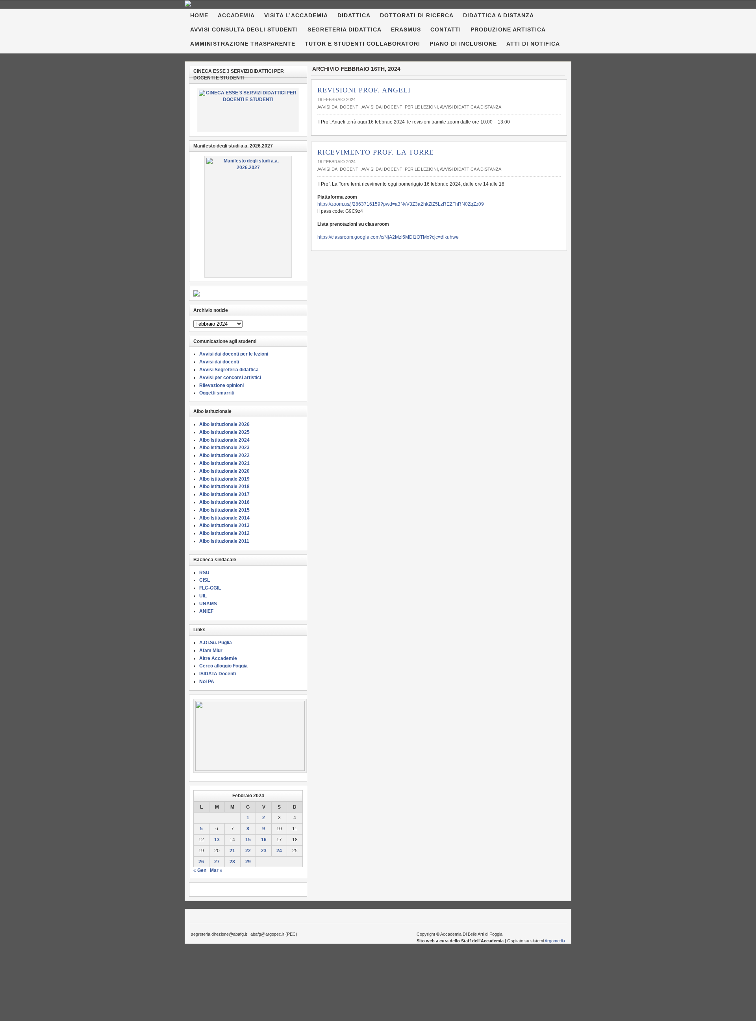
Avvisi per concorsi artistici (230, 377)
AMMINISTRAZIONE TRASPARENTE (242, 44)
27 (217, 861)
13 (217, 839)
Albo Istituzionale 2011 (224, 541)
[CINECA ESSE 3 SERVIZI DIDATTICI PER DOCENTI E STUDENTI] (248, 110)
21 (232, 850)
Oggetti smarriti (216, 393)
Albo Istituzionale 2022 (224, 455)
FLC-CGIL (210, 588)
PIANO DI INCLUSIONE (463, 44)
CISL (204, 580)
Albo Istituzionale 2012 (224, 533)
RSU (204, 572)
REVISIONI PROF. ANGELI (364, 90)
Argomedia (555, 940)
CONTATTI (445, 29)
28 (232, 861)
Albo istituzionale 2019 (224, 479)
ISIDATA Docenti (217, 673)
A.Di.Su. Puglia (215, 642)
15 (248, 839)
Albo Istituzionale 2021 (224, 463)
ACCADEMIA (236, 15)
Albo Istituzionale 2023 (224, 447)
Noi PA (206, 681)
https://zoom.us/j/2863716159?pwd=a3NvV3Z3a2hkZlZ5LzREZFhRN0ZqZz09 (400, 204)
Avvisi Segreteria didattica (229, 369)
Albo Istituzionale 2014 (224, 518)
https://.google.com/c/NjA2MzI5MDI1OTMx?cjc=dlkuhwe (388, 237)
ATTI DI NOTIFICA (533, 44)
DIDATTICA (354, 15)
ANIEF (206, 611)
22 (248, 850)
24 (279, 850)
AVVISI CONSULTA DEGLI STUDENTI (244, 29)
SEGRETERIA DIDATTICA (345, 29)
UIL (203, 596)
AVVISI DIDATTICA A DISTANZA (470, 107)
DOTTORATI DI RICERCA (417, 15)
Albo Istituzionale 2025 (224, 432)
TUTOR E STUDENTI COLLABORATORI (362, 44)
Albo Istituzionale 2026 (224, 424)
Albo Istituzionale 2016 (224, 502)
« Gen (199, 870)
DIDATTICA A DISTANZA (498, 15)
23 (264, 850)
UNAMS (208, 603)
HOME (199, 15)
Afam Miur (210, 650)
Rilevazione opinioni (221, 385)
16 (264, 839)
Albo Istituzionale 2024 (224, 440)
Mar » (216, 870)
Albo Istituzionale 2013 (224, 525)
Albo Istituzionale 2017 (224, 494)
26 (201, 861)
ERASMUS (406, 29)
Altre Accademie (218, 658)
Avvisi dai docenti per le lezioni (399, 107)
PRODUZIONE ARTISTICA (508, 29)
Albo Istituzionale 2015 (224, 510)
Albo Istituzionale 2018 (224, 486)
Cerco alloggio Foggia (223, 666)
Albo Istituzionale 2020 (224, 471)
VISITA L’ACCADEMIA (296, 15)
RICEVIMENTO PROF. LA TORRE (375, 152)
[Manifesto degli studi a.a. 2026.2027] (248, 217)
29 (248, 861)
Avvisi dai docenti (338, 107)
